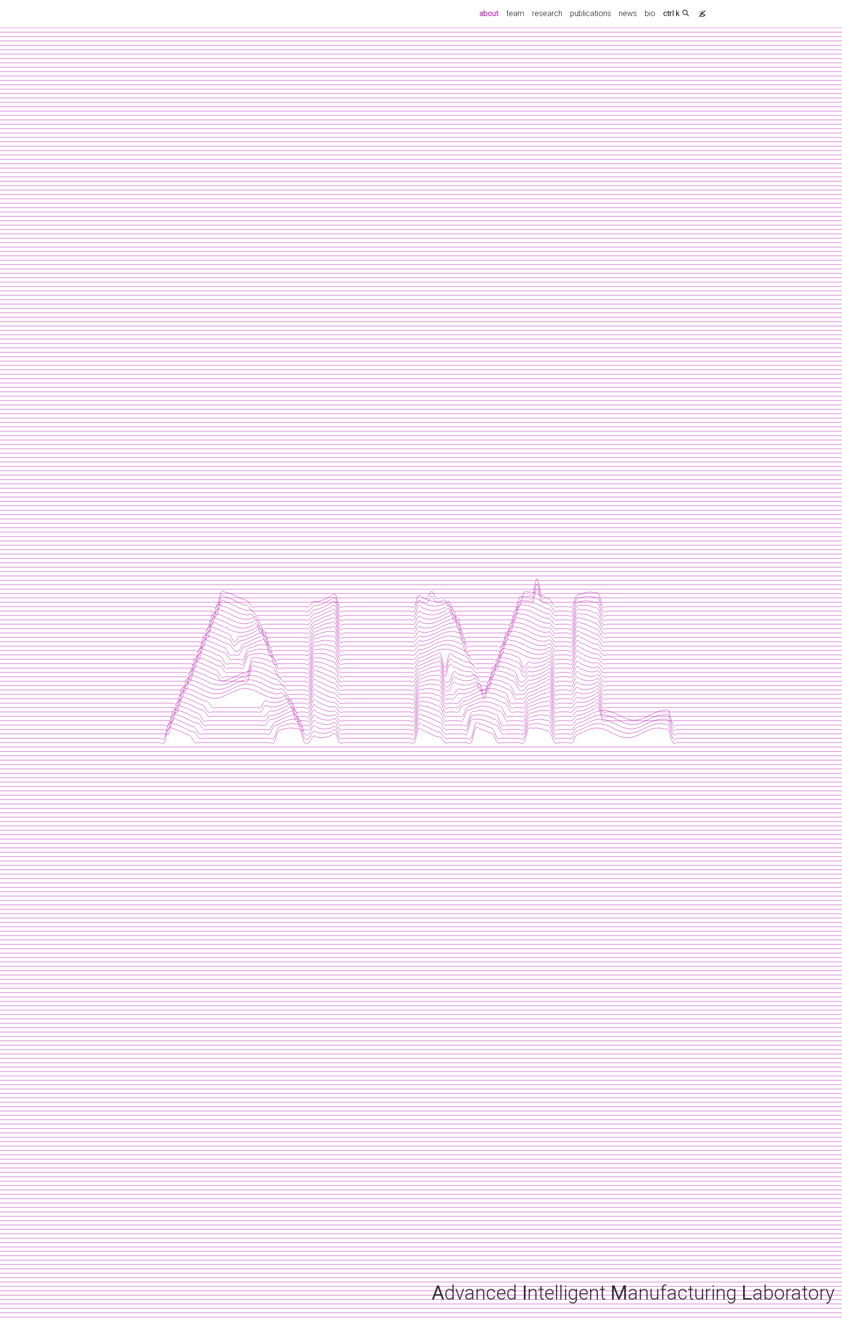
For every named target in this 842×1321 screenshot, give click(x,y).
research (547, 13)
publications (590, 13)
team (515, 13)
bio (650, 13)
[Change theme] (699, 11)
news (628, 13)
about (490, 13)
